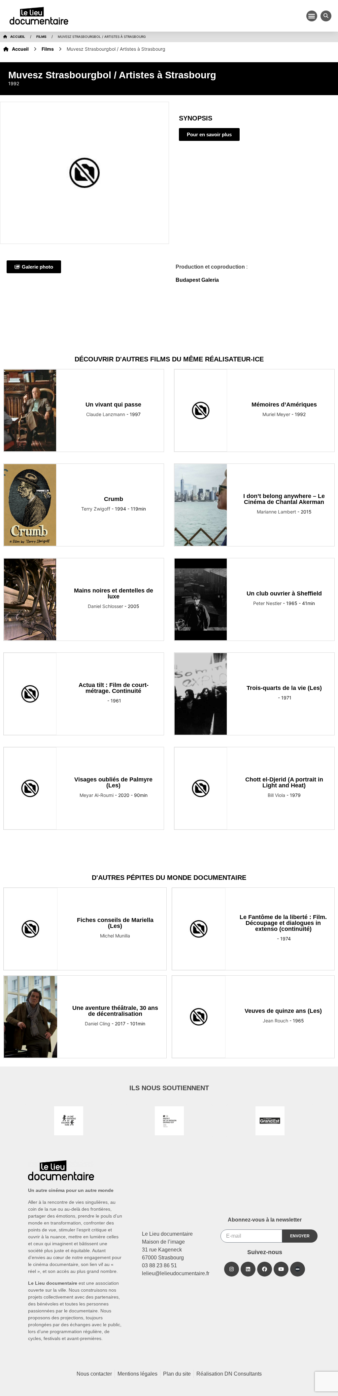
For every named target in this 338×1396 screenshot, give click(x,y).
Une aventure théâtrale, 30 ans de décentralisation (115, 1011)
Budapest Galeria (197, 280)
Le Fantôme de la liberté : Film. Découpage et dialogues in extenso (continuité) (283, 923)
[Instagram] (231, 1269)
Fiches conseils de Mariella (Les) (115, 923)
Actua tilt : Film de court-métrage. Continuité (114, 688)
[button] (311, 16)
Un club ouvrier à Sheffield (284, 593)
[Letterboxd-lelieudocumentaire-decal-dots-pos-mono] (297, 1269)
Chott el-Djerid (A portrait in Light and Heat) (284, 782)
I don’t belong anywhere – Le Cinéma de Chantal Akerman (284, 499)
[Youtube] (281, 1269)
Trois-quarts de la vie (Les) (284, 688)
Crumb (113, 499)
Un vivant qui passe (113, 404)
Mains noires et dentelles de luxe (113, 593)
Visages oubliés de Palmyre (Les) (113, 782)
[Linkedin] (248, 1269)
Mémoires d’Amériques (284, 404)
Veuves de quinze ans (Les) (283, 1011)
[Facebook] (264, 1269)
